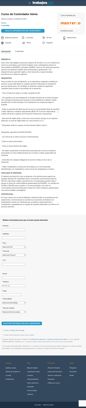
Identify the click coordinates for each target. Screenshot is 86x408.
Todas (28, 43)
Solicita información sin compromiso (23, 31)
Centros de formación (55, 371)
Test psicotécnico (32, 379)
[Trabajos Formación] (45, 3)
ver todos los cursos (67, 30)
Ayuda (72, 375)
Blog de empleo (32, 368)
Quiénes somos (11, 368)
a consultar (5, 25)
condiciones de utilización (37, 339)
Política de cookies (48, 405)
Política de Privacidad (17, 330)
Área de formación (54, 368)
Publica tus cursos (54, 383)
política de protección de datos (57, 339)
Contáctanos (10, 379)
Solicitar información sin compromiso (21, 323)
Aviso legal (38, 405)
